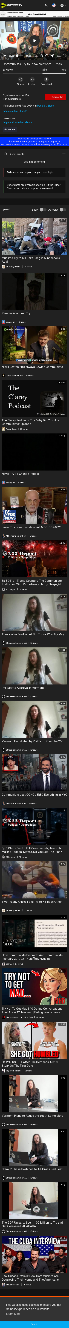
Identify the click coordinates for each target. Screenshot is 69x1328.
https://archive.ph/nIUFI (15, 111)
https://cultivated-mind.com (18, 122)
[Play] (4, 56)
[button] (53, 5)
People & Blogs (45, 105)
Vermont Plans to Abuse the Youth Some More (32, 1115)
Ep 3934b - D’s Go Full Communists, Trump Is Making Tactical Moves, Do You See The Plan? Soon (32, 851)
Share (20, 84)
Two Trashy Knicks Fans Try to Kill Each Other (32, 901)
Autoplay (53, 209)
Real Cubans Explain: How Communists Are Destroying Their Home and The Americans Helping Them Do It (30, 1279)
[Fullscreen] (64, 56)
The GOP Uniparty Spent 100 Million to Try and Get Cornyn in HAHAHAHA (32, 1224)
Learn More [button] (13, 1313)
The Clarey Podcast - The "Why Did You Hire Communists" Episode (30, 422)
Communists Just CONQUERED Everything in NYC (34, 794)
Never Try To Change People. (20, 474)
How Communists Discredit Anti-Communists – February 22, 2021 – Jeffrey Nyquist (33, 956)
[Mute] (52, 56)
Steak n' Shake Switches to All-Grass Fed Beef (32, 1169)
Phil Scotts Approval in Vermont (23, 687)
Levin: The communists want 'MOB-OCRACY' (31, 527)
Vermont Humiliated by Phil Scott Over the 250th (34, 741)
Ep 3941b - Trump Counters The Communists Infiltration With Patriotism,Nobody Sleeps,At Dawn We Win (32, 584)
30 (41, 55)
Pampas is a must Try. (16, 313)
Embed (32, 84)
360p (59, 56)
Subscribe (57, 97)
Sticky (35, 209)
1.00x (35, 56)
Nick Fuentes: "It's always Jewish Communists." (33, 367)
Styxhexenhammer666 (16, 95)
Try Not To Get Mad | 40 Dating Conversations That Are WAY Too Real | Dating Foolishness (32, 1010)
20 (47, 55)
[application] (34, 40)
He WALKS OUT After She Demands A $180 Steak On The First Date (30, 1063)
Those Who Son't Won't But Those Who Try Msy (33, 634)
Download (46, 84)
